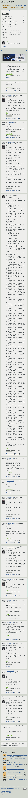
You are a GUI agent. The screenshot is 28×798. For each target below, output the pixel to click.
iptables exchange (11, 762)
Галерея (8, 5)
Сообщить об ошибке (6, 791)
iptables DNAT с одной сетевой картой (17, 779)
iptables (5, 13)
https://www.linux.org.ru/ (6, 792)
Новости (3, 5)
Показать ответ (10, 90)
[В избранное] (23, 17)
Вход (24, 5)
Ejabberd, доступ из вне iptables (15, 764)
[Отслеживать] (23, 21)
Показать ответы (10, 618)
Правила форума (10, 788)
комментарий (10, 95)
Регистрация (18, 5)
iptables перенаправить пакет (14, 775)
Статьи (3, 7)
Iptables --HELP (11, 777)
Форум (7, 7)
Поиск (22, 7)
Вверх (24, 788)
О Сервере (3, 788)
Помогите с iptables (12, 766)
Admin (8, 11)
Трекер (17, 7)
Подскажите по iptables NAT (14, 772)
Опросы (12, 7)
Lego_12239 (9, 74)
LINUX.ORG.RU (7, 2)
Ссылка (4, 46)
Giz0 (7, 41)
